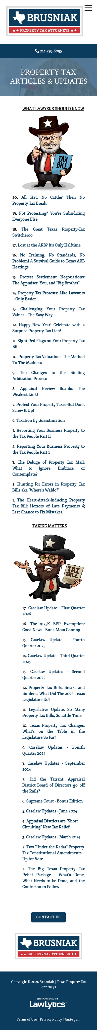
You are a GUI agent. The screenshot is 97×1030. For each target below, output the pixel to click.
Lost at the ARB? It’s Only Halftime (49, 245)
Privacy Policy (51, 1019)
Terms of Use (27, 1019)
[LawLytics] (48, 1003)
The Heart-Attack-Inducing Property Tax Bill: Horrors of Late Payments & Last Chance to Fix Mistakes (48, 506)
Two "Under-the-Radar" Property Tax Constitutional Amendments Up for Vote (53, 853)
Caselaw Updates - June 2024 (51, 811)
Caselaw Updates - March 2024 (53, 837)
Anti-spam (72, 1019)
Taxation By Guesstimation (40, 420)
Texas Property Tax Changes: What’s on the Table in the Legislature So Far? (53, 731)
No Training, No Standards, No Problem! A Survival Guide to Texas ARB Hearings (48, 261)
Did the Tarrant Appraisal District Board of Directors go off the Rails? (53, 785)
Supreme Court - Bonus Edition (54, 801)
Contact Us (48, 917)
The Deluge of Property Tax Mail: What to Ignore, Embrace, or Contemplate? (48, 468)
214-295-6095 (51, 51)
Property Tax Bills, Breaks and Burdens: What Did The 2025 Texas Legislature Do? (53, 693)
